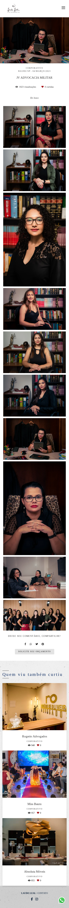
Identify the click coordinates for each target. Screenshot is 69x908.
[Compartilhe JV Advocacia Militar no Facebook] (25, 644)
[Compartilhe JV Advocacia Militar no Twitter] (36, 644)
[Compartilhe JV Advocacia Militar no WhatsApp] (31, 644)
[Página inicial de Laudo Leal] (13, 8)
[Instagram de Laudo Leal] (36, 899)
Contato (43, 893)
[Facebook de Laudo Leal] (32, 899)
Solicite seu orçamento (34, 652)
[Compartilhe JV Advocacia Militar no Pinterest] (43, 644)
